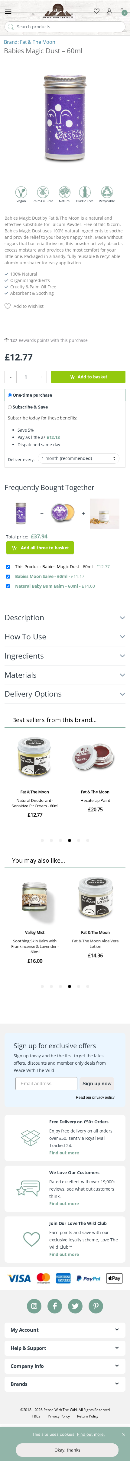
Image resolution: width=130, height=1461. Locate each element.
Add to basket (92, 377)
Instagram (34, 1306)
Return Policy (87, 1416)
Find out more (64, 1153)
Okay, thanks (67, 1450)
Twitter (75, 1306)
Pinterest (96, 1306)
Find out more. (91, 1434)
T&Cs (36, 1416)
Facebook (54, 1306)
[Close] (123, 1432)
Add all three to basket (44, 548)
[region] (65, 1444)
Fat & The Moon (37, 42)
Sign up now (97, 1083)
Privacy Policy (59, 1416)
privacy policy (103, 1097)
